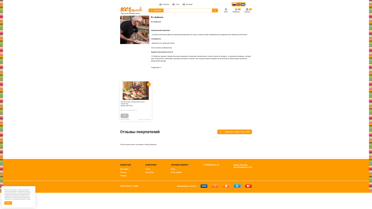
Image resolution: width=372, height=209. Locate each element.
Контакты (166, 4)
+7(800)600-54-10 (211, 165)
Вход (173, 169)
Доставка (189, 4)
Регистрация (176, 172)
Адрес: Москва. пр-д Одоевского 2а (242, 166)
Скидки (123, 176)
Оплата (123, 172)
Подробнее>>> (156, 67)
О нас (177, 4)
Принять (8, 203)
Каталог (157, 10)
